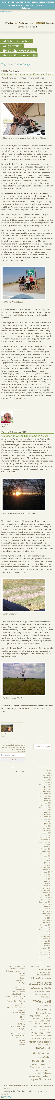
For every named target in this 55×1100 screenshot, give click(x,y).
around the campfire (17, 966)
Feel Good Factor (26, 23)
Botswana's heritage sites (15, 971)
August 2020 (47, 821)
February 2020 (46, 830)
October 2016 (46, 899)
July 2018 (48, 860)
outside (22, 1015)
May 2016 (48, 909)
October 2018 (46, 856)
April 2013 (47, 945)
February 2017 (46, 890)
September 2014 (45, 929)
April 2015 (47, 918)
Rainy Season (46, 1053)
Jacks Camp (35, 1029)
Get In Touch (31, 27)
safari (41, 1057)
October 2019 (46, 840)
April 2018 (47, 865)
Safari (23, 1019)
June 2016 (47, 906)
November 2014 (45, 925)
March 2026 (47, 775)
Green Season (37, 1026)
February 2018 (46, 867)
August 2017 (47, 876)
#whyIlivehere (45, 1005)
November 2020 (45, 817)
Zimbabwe (21, 1045)
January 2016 (46, 913)
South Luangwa (19, 1028)
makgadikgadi (38, 1032)
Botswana (44, 1009)
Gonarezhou (20, 980)
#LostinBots (40, 983)
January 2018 (46, 870)
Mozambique (20, 1010)
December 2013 (45, 941)
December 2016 (45, 895)
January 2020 (46, 833)
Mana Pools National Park (15, 996)
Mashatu (22, 998)
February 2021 (46, 814)
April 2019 (47, 847)
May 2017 (48, 883)
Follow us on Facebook (42, 1085)
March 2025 (47, 780)
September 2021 (45, 807)
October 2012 (46, 955)
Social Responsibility (17, 1026)
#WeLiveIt (40, 23)
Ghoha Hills (47, 1024)
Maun (23, 1003)
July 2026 (48, 773)
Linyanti (48, 1029)
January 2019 (46, 851)
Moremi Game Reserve (16, 1008)
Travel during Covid (17, 1033)
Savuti (23, 1022)
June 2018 (47, 863)
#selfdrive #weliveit (43, 994)
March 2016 (47, 911)
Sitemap (7, 1088)
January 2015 (46, 922)
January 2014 (46, 939)
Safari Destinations (6, 11)
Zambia (22, 1042)
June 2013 (47, 943)
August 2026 (47, 771)
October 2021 (46, 805)
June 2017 (47, 881)
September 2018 (45, 858)
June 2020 (47, 824)
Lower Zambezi (19, 992)
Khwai (23, 985)
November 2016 (45, 897)
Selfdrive (37, 1070)
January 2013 (46, 948)
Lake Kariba (20, 989)
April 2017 (47, 886)
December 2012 (45, 950)
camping (43, 1016)
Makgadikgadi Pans (18, 994)
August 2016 (47, 904)
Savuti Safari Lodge (44, 1067)
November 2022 (45, 796)
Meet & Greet (46, 1036)
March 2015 (47, 920)
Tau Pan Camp (46, 1070)
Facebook (31, 8)
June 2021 (47, 812)
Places (22, 1017)
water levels (41, 1076)
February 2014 (46, 936)
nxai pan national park (43, 1044)
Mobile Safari (20, 1005)
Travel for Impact (18, 1035)
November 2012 (45, 952)
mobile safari (38, 1038)
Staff (23, 1031)
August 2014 (47, 932)
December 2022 (45, 794)
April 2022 (47, 801)
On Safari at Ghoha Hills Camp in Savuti (24, 436)
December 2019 (45, 835)
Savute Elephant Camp (43, 1064)
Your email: (21, 751)
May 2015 (48, 916)
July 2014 (48, 934)
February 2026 (46, 778)
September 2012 (45, 957)
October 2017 (46, 872)
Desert (22, 978)
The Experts (11, 23)
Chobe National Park (41, 1022)
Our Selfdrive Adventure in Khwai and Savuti (27, 74)
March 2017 (47, 888)
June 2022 (47, 798)
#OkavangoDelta (41, 988)
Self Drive (21, 1024)
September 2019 (45, 842)
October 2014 (46, 927)
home (2, 22)
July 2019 (48, 844)
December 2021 (45, 803)
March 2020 (47, 828)
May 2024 (48, 782)
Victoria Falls (20, 1038)
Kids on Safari (20, 987)
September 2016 (45, 902)
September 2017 (45, 874)
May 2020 (48, 826)
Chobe (22, 975)
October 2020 (46, 819)
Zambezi (21, 1040)
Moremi (48, 1038)
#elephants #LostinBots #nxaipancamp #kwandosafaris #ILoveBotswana (41, 970)
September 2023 (45, 784)
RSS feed (21, 771)
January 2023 (46, 791)
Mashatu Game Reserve (16, 1001)
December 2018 (45, 853)
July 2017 (48, 879)
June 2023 (47, 787)
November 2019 (45, 837)
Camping (21, 973)
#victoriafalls (45, 997)
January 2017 (46, 893)
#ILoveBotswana (41, 978)
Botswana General (18, 969)
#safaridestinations (43, 991)
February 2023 (46, 789)
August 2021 (47, 810)
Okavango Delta (19, 1012)
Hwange (22, 982)
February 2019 (46, 849)
